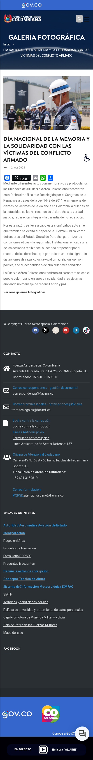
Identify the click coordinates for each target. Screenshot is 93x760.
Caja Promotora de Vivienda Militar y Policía (34, 617)
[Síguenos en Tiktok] (86, 330)
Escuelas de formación (19, 548)
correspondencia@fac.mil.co (33, 393)
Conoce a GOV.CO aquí (68, 733)
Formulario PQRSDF (17, 556)
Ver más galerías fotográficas (24, 292)
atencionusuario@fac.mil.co (44, 495)
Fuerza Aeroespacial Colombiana (44, 324)
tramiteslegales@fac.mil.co (31, 410)
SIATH (7, 594)
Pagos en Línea (14, 540)
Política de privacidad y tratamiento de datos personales (43, 610)
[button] (20, 125)
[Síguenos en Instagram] (55, 330)
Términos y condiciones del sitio (25, 602)
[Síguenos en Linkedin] (76, 330)
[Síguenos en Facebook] (35, 330)
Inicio (7, 44)
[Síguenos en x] (45, 330)
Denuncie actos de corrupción (26, 571)
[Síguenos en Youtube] (66, 330)
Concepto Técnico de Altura (24, 579)
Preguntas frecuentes (19, 563)
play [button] (43, 749)
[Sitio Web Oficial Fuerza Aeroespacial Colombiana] (24, 18)
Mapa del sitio (13, 632)
